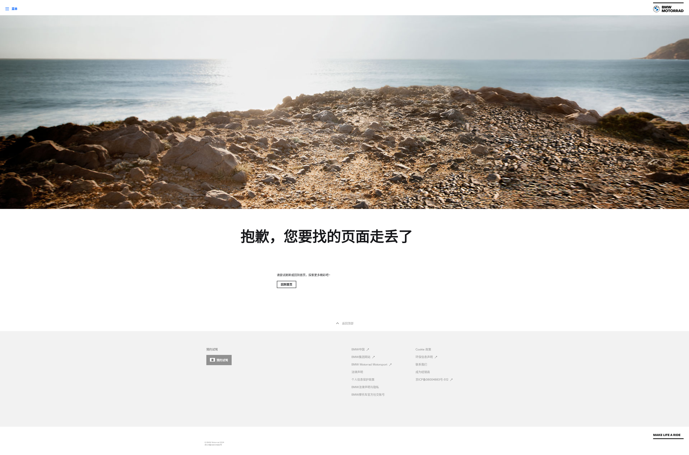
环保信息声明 (425, 357)
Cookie (423, 349)
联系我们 (422, 364)
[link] (668, 9)
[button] (8, 7)
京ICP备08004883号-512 (432, 379)
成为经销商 (423, 372)
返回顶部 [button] (347, 323)
